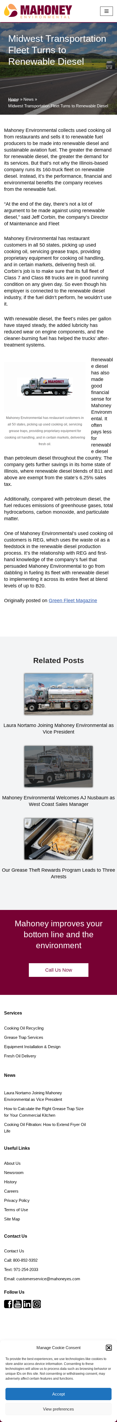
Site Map (12, 1219)
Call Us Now (58, 970)
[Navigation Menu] (106, 11)
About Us (12, 1163)
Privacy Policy (17, 1200)
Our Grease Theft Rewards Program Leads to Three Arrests (58, 873)
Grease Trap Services (23, 1037)
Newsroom (14, 1172)
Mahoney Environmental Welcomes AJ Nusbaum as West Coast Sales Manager (58, 801)
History (10, 1181)
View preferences (58, 1409)
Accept (58, 1394)
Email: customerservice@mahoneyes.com (42, 1278)
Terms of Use (16, 1209)
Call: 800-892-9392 (21, 1260)
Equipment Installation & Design (32, 1046)
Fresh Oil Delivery (20, 1056)
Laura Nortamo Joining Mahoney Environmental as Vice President (59, 729)
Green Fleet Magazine (73, 600)
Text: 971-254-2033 (21, 1269)
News (28, 99)
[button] (109, 1347)
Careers (11, 1191)
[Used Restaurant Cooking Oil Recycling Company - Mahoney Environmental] (38, 11)
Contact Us (14, 1251)
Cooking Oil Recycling (24, 1028)
